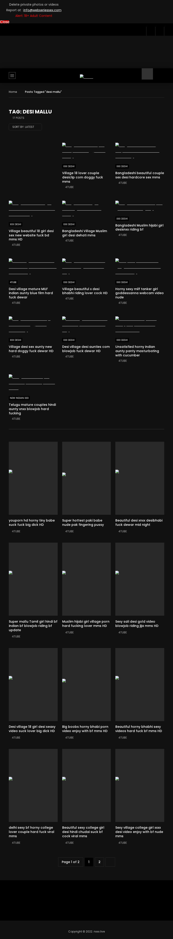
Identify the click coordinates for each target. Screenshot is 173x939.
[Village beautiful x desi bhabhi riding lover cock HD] (86, 266)
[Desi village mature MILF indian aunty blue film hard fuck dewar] (33, 266)
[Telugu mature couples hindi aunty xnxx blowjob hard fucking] (33, 382)
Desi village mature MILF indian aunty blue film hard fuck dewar (31, 293)
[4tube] (86, 77)
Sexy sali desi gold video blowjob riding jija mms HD (136, 623)
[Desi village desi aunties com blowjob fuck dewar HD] (86, 324)
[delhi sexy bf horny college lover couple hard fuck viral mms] (33, 785)
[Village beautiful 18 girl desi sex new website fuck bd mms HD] (33, 209)
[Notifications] (150, 31)
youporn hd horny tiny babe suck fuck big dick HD (32, 522)
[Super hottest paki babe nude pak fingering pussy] (86, 478)
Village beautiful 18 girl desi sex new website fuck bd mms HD (31, 235)
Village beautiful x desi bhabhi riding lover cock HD (84, 291)
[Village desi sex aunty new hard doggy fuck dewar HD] (33, 324)
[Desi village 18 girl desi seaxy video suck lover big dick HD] (33, 684)
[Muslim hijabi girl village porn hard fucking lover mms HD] (86, 579)
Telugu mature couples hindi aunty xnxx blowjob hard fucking (32, 408)
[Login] (159, 31)
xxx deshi (69, 166)
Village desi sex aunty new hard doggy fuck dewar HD (31, 348)
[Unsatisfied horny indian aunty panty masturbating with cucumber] (139, 324)
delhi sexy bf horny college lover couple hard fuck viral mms (31, 831)
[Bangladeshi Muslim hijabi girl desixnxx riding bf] (139, 206)
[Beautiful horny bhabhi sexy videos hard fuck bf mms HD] (139, 684)
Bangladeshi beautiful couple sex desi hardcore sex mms (139, 175)
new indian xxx (19, 398)
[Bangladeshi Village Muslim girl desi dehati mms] (86, 209)
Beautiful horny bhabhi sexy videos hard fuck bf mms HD (138, 728)
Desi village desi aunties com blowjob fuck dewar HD (86, 348)
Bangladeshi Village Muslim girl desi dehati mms (84, 233)
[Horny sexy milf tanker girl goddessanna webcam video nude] (139, 266)
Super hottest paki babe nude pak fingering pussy (83, 522)
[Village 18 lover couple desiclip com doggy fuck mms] (86, 151)
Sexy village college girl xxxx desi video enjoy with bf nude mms (139, 831)
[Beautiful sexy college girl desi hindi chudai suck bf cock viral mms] (86, 785)
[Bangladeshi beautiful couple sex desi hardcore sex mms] (139, 151)
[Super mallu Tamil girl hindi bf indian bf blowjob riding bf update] (33, 579)
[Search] (158, 77)
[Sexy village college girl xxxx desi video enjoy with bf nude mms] (139, 785)
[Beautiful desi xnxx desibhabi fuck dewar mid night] (139, 478)
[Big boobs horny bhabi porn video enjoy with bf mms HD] (86, 684)
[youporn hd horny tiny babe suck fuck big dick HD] (33, 478)
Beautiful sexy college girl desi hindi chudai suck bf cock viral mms (83, 831)
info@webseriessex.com (42, 10)
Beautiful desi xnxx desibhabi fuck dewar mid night (138, 522)
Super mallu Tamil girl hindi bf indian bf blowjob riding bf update (33, 625)
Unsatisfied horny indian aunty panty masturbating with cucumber (137, 350)
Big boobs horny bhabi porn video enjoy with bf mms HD (85, 728)
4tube (69, 187)
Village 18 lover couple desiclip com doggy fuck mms (82, 177)
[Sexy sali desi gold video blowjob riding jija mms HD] (139, 579)
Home (13, 92)
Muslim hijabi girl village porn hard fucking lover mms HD (85, 623)
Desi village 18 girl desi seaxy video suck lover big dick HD (32, 728)
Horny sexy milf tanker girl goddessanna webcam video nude (139, 293)
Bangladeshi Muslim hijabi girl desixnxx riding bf (139, 227)
